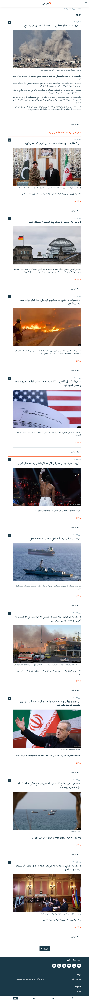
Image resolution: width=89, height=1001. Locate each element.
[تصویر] (53, 998)
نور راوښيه (44, 948)
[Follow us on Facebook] (79, 966)
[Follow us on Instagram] (64, 966)
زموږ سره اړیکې (76, 979)
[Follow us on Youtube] (69, 966)
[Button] (75, 124)
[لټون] (73, 998)
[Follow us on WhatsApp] (59, 966)
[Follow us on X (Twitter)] (74, 966)
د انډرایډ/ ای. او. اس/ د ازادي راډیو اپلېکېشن (30, 979)
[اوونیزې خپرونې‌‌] (34, 998)
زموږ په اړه (78, 991)
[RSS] (54, 966)
